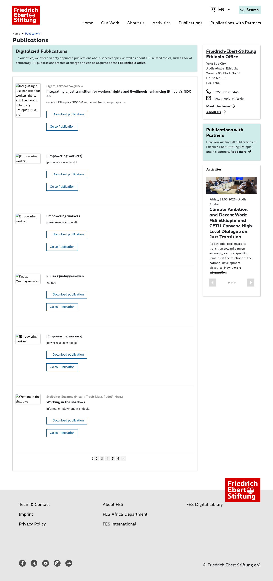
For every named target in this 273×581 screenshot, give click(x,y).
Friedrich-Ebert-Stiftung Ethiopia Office (231, 53)
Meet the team (218, 106)
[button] (212, 283)
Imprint (26, 514)
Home (87, 23)
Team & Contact (34, 504)
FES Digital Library (204, 504)
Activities (161, 23)
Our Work (110, 23)
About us (135, 23)
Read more (238, 152)
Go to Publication (62, 126)
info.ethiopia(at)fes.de (228, 98)
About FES (113, 504)
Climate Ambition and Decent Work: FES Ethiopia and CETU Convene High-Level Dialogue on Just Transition (231, 223)
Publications (190, 23)
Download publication (68, 114)
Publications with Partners (235, 23)
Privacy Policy (32, 524)
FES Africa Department (125, 514)
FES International (119, 524)
